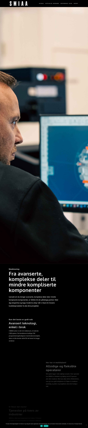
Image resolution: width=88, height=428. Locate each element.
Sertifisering (64, 3)
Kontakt (76, 3)
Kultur (70, 3)
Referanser (56, 3)
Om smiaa (41, 3)
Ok (41, 425)
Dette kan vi (48, 3)
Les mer (46, 425)
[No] (86, 425)
